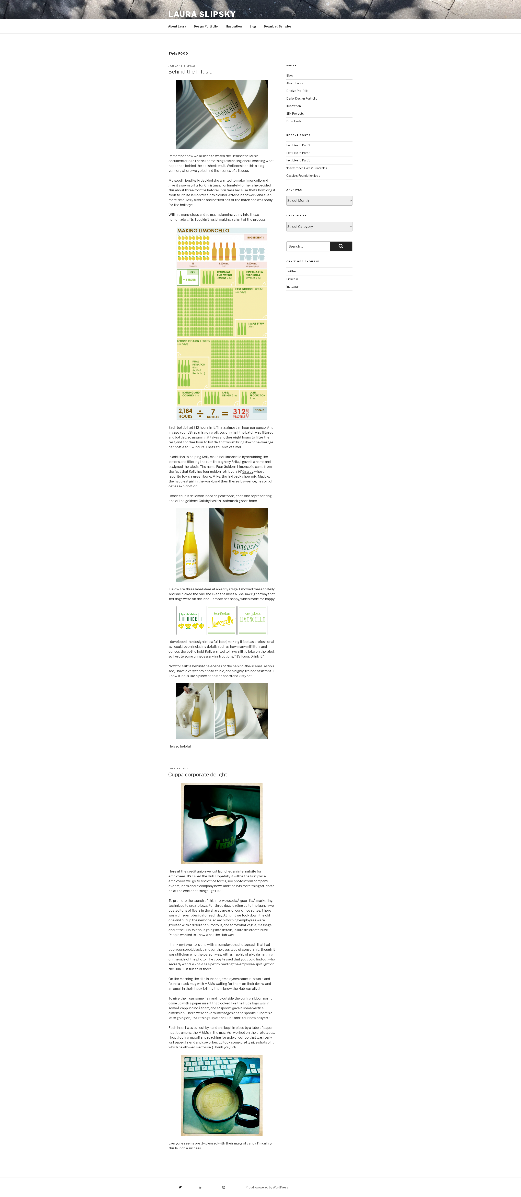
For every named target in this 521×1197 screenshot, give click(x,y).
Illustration (233, 26)
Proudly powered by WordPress (267, 1187)
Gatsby (247, 472)
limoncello (254, 180)
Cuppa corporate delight (197, 774)
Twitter (291, 271)
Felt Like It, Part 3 (298, 145)
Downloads (294, 121)
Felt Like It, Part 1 (298, 160)
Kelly (195, 180)
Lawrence (248, 481)
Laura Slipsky (202, 14)
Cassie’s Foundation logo (303, 175)
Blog (253, 26)
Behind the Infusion (192, 71)
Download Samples (277, 26)
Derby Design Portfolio (301, 98)
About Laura (177, 26)
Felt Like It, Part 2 (298, 153)
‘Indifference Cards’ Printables (306, 168)
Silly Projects (295, 113)
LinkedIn (292, 279)
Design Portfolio (206, 26)
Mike (216, 476)
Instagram (293, 286)
